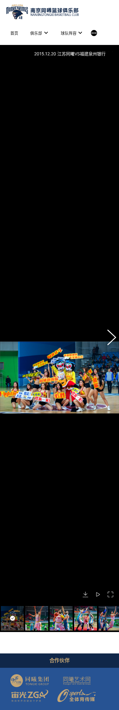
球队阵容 (69, 33)
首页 (14, 33)
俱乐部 (36, 33)
